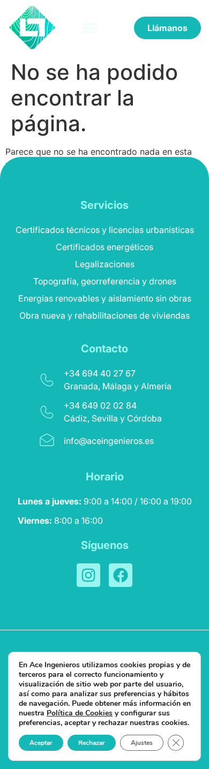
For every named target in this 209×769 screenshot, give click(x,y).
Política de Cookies (80, 713)
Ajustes (142, 742)
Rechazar (91, 742)
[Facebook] (120, 575)
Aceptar (41, 742)
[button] (90, 28)
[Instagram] (88, 575)
